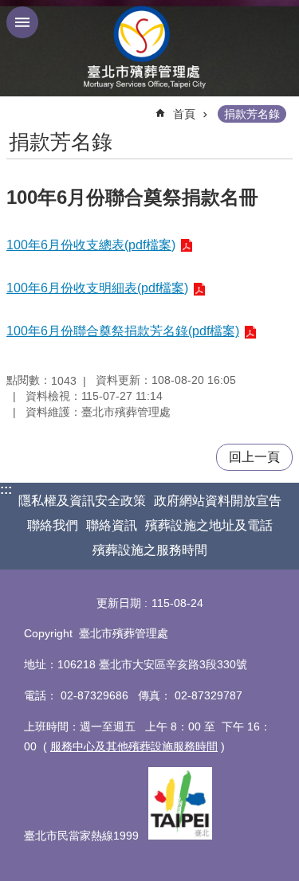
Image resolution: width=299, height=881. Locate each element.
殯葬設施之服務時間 (149, 550)
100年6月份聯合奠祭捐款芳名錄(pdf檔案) (122, 331)
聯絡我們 (52, 525)
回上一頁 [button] (254, 457)
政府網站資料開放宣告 (217, 500)
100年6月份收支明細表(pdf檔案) (97, 288)
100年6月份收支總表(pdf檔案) (90, 245)
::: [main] (16, 107)
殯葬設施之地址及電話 (209, 525)
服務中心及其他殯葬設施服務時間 (134, 746)
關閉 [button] (22, 22)
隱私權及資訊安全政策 (82, 500)
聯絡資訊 (111, 525)
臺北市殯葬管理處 (150, 48)
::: (6, 489)
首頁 (184, 114)
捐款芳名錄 (252, 114)
